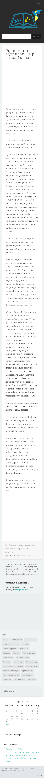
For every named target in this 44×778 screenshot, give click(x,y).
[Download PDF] (22, 83)
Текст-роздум (18, 662)
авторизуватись (22, 590)
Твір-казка (6, 653)
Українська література (11, 671)
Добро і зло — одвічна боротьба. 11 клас (23, 752)
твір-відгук (7, 679)
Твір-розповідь (8, 657)
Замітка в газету (30, 640)
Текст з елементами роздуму (13, 666)
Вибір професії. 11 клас (15, 749)
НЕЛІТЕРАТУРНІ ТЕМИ (11, 644)
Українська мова (27, 671)
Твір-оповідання (29, 653)
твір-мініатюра (19, 679)
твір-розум (32, 679)
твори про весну (27, 675)
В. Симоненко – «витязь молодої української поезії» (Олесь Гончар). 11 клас (22, 758)
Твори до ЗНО (23, 649)
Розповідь (25, 644)
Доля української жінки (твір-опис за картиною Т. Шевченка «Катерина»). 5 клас (30, 569)
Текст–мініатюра (32, 666)
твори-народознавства (11, 675)
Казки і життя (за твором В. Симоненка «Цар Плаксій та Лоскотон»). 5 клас (14, 569)
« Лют (6, 724)
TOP (40, 775)
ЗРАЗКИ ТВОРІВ (16, 640)
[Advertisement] (22, 83)
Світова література (9, 649)
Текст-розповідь (32, 662)
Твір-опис (16, 653)
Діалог (5, 640)
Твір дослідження (22, 657)
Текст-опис (7, 662)
